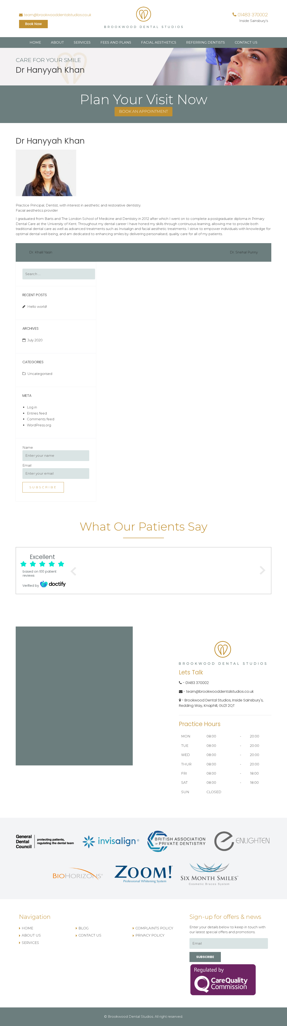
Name (27, 447)
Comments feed (40, 419)
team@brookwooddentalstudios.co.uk (57, 14)
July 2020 (35, 340)
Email (26, 465)
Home (35, 42)
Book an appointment (143, 111)
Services (82, 42)
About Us (31, 935)
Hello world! (37, 306)
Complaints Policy (154, 928)
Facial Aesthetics (158, 42)
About (57, 42)
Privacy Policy (149, 935)
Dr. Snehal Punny (244, 252)
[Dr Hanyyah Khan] (46, 172)
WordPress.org (39, 425)
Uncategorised (39, 374)
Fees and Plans (115, 42)
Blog (83, 928)
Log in (32, 407)
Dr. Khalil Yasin (40, 252)
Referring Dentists (205, 42)
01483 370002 (252, 14)
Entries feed (37, 413)
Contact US (246, 42)
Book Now (33, 23)
